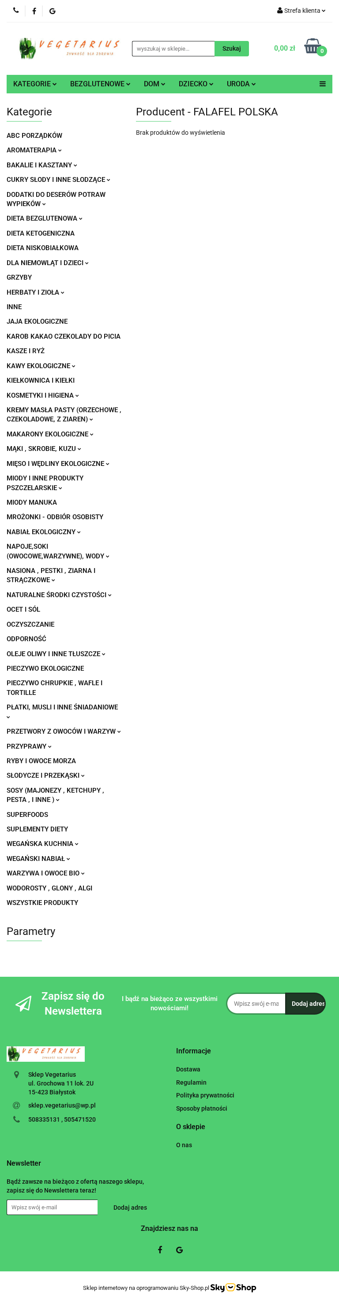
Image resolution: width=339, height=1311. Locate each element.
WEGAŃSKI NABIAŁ (37, 859)
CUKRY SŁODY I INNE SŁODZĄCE (57, 180)
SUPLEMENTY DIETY (37, 829)
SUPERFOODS (27, 815)
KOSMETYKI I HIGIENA (41, 395)
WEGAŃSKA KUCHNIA (41, 844)
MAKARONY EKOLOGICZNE (48, 434)
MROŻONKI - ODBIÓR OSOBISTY (55, 517)
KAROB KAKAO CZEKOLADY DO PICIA (64, 336)
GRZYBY (19, 277)
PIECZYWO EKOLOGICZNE (45, 668)
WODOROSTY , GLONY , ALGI (49, 888)
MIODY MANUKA (32, 502)
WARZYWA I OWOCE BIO (44, 873)
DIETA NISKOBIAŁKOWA (43, 248)
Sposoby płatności (201, 1108)
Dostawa (188, 1069)
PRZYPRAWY (27, 746)
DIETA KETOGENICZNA (41, 233)
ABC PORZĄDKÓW (34, 136)
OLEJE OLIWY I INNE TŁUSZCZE (54, 654)
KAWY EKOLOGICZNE (39, 366)
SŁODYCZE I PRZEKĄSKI (44, 775)
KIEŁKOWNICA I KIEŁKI (41, 380)
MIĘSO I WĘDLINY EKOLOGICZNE (56, 464)
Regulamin (191, 1082)
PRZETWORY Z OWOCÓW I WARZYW (62, 731)
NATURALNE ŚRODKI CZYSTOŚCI (57, 595)
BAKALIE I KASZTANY (40, 165)
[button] (193, 1051)
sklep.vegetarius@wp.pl (62, 1105)
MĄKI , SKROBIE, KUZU (42, 449)
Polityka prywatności (205, 1095)
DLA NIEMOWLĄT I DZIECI (46, 263)
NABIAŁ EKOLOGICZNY (42, 532)
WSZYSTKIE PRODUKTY (42, 903)
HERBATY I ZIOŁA (34, 292)
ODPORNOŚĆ (26, 639)
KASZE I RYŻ (26, 351)
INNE (14, 307)
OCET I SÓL (23, 609)
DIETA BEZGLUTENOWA (43, 218)
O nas (184, 1145)
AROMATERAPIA (32, 150)
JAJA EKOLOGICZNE (37, 321)
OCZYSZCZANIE (30, 624)
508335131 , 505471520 (62, 1119)
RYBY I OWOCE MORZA (41, 761)
